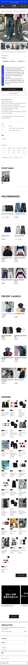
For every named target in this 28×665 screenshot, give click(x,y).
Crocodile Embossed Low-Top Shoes (4, 512)
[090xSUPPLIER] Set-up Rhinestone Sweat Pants (13, 454)
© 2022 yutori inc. (5, 658)
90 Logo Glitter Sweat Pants (19, 280)
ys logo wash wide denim (7, 213)
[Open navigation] (2, 6)
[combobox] (14, 662)
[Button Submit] (25, 631)
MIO (4, 183)
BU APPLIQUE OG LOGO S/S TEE (7, 358)
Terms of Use (3, 647)
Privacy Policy (4, 649)
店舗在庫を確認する (14, 93)
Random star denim (19, 379)
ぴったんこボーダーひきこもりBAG (7, 314)
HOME (2, 11)
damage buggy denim (19, 235)
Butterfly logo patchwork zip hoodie (7, 380)
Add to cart (12, 89)
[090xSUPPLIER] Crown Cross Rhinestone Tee (22, 414)
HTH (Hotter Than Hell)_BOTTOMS (20, 11)
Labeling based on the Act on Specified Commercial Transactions (13, 651)
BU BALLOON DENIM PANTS (6, 336)
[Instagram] (2, 653)
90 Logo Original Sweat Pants (19, 258)
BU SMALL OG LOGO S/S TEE (20, 336)
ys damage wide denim (19, 213)
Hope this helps (8, 11)
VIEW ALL (14, 616)
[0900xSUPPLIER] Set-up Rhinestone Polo (13, 434)
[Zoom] (26, 16)
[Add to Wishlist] (25, 89)
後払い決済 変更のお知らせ (7, 605)
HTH (2, 54)
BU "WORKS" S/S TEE (19, 313)
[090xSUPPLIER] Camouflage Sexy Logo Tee (13, 512)
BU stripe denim (5, 235)
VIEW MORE (21, 575)
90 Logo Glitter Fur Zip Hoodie (6, 258)
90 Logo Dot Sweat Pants (7, 279)
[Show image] (3, 46)
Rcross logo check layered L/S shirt (20, 358)
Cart (25, 6)
